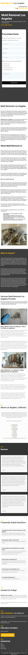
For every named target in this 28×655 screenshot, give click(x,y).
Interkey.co (23, 652)
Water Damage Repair (8, 67)
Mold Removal (7, 63)
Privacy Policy (3, 648)
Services (2, 645)
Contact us (3, 647)
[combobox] (3, 57)
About (2, 643)
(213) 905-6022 (6, 25)
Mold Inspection (7, 65)
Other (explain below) (8, 69)
